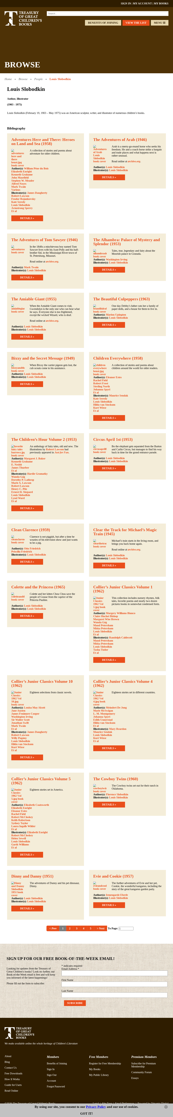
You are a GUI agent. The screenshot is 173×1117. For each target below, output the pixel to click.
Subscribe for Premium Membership (143, 1065)
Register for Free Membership (105, 1063)
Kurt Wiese (99, 407)
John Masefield (20, 177)
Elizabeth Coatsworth (36, 804)
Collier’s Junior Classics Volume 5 (41, 779)
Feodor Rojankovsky (23, 198)
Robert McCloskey (22, 817)
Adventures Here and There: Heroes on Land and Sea (43, 141)
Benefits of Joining (103, 22)
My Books (94, 1069)
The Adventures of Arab (114, 139)
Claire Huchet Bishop (105, 616)
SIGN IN (126, 3)
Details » (27, 218)
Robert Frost (100, 383)
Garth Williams (20, 844)
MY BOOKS (161, 3)
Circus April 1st (107, 439)
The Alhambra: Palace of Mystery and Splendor (126, 242)
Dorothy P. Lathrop (22, 479)
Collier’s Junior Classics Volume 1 (123, 587)
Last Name (67, 990)
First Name (67, 980)
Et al (14, 211)
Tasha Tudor (100, 649)
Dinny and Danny (26, 876)
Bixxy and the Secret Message (37, 358)
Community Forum (141, 1072)
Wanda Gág (18, 476)
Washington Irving (116, 259)
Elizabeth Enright (21, 171)
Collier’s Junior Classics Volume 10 (42, 681)
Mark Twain (18, 186)
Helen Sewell (18, 838)
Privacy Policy (96, 1107)
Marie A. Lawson (21, 482)
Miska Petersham (103, 628)
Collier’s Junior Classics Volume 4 (123, 681)
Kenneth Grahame (22, 174)
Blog (7, 1061)
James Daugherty (37, 192)
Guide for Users (13, 1084)
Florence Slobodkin (117, 794)
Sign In (51, 1069)
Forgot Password (56, 1086)
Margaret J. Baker (34, 458)
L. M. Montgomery (104, 713)
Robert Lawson (20, 195)
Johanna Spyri (101, 389)
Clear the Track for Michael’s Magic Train (125, 532)
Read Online (11, 1090)
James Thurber (20, 467)
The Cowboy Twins (109, 779)
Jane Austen (18, 710)
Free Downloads (13, 1073)
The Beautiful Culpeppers (115, 299)
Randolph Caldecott (120, 637)
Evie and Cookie (107, 876)
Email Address (70, 968)
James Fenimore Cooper (25, 713)
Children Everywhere (112, 358)
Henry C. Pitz (19, 489)
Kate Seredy (18, 202)
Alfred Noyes (18, 183)
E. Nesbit (16, 464)
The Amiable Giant (28, 299)
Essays (135, 1078)
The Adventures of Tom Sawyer (38, 240)
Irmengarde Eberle (117, 894)
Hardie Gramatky (37, 473)
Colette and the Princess (32, 587)
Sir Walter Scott (20, 719)
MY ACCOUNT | (143, 3)
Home (8, 79)
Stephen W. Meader (22, 180)
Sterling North (101, 386)
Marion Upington (116, 314)
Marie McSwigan (103, 710)
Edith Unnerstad (103, 719)
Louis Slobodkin (60, 79)
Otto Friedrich (32, 548)
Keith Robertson (20, 820)
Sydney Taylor (19, 823)
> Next (100, 928)
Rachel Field (100, 380)
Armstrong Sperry (22, 208)
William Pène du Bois (36, 168)
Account (51, 1080)
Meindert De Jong (116, 707)
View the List (136, 22)
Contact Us (11, 1067)
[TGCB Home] (27, 24)
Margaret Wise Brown (106, 619)
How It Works (12, 1079)
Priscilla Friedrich (21, 551)
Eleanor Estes (114, 377)
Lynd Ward (18, 498)
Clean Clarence (24, 530)
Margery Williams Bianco (120, 613)
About (8, 1056)
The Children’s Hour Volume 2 (38, 439)
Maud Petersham (103, 625)
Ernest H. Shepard (22, 492)
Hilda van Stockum (104, 404)
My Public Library (99, 1075)
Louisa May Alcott (34, 707)
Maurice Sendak (118, 395)
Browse (23, 79)
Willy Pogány (19, 738)
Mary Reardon (117, 728)
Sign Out (51, 1075)
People (38, 79)
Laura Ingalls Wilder (23, 826)
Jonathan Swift (20, 722)
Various (15, 189)
